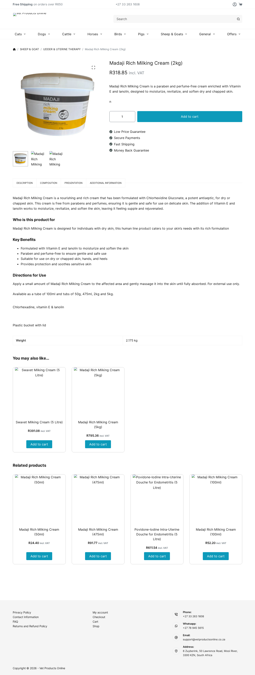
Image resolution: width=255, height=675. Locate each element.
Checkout (99, 617)
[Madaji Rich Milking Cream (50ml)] (39, 498)
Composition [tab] (48, 182)
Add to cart (189, 116)
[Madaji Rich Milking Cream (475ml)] (98, 498)
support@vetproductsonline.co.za (204, 639)
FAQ (15, 621)
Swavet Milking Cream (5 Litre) (39, 422)
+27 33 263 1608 (128, 4)
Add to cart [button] (39, 444)
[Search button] (238, 19)
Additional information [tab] (106, 182)
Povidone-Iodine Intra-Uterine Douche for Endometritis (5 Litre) (156, 534)
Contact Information (26, 617)
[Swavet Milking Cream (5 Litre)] (39, 391)
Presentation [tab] (73, 182)
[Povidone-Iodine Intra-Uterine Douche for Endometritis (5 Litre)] (157, 498)
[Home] (14, 49)
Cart (95, 621)
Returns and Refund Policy (30, 626)
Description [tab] (25, 182)
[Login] (235, 4)
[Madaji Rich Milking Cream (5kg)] (98, 391)
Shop (96, 626)
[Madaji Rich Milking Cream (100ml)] (216, 498)
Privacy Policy (22, 612)
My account (100, 612)
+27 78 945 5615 (193, 627)
